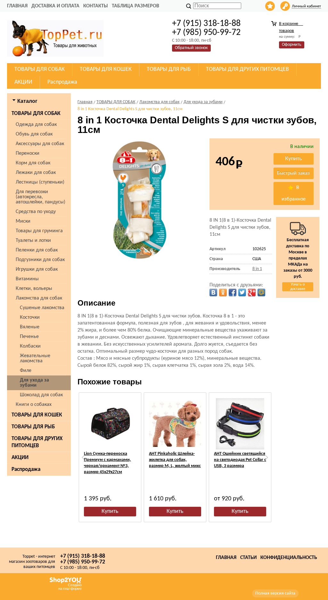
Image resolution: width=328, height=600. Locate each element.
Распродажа (26, 469)
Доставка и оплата (55, 6)
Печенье (29, 336)
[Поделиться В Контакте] (213, 292)
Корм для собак (33, 163)
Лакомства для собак (39, 298)
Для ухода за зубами (34, 383)
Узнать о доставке (297, 287)
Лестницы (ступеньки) (40, 182)
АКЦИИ (20, 457)
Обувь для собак (34, 134)
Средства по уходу (36, 211)
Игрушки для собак (37, 269)
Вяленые (29, 327)
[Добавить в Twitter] (242, 292)
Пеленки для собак (37, 250)
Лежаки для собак (36, 172)
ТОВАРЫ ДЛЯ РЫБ (33, 427)
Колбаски (30, 346)
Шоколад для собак (41, 395)
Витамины (27, 279)
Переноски (27, 153)
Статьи (248, 557)
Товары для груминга (39, 231)
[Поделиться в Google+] (252, 292)
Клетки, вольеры (34, 288)
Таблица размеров (135, 6)
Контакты (95, 6)
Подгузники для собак (40, 259)
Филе (25, 370)
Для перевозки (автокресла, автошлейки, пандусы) (40, 197)
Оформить (291, 44)
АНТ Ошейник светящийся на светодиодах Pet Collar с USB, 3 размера (240, 459)
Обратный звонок (191, 47)
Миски (23, 221)
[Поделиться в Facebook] (232, 292)
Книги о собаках (34, 404)
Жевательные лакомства (35, 358)
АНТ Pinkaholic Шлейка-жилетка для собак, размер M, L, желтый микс (175, 459)
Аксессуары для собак (40, 143)
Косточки (30, 317)
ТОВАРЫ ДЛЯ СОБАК (36, 113)
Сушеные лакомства (42, 307)
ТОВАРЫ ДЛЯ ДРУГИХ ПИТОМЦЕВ (37, 442)
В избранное (294, 193)
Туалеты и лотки (33, 240)
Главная (17, 6)
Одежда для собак (36, 124)
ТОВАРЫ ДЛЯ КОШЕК (37, 415)
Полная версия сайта (275, 593)
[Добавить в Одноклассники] (223, 292)
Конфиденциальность (288, 557)
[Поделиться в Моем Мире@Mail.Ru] (261, 292)
